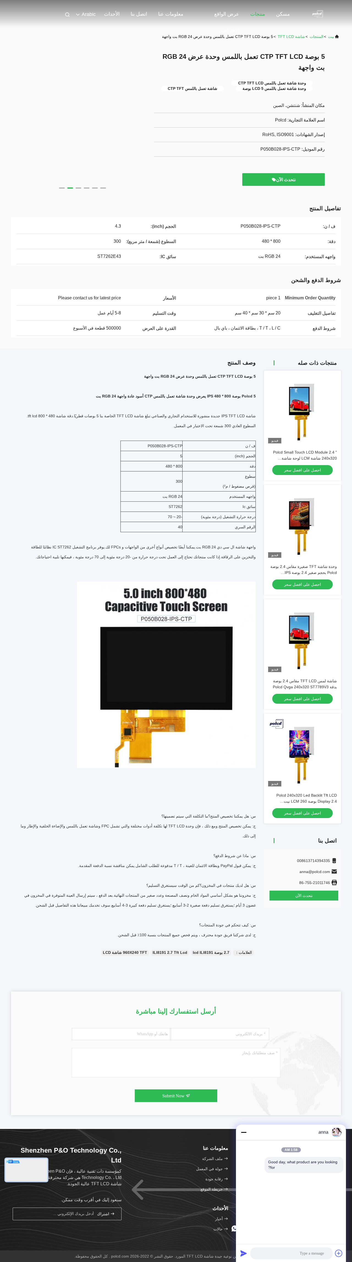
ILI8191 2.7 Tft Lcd (170, 952)
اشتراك (103, 1214)
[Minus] (243, 1132)
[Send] (243, 1253)
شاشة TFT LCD (291, 36)
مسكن (283, 14)
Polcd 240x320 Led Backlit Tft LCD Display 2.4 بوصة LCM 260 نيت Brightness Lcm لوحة (306, 801)
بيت (331, 36)
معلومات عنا (170, 14)
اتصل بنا (139, 14)
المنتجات (316, 36)
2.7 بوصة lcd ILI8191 (211, 952)
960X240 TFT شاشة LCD (125, 952)
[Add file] (339, 1253)
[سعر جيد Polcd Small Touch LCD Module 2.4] (302, 409)
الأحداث (112, 14)
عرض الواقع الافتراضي (226, 16)
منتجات (257, 14)
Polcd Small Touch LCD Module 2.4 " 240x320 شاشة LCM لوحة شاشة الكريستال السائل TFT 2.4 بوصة (305, 458)
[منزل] (319, 14)
